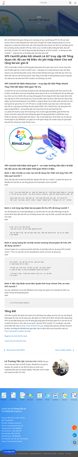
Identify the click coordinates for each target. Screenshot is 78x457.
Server (39, 17)
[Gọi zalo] (74, 435)
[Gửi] (70, 3)
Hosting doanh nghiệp (49, 453)
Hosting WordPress (36, 453)
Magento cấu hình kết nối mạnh (16, 336)
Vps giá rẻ (61, 453)
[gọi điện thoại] (74, 427)
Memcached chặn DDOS (15, 350)
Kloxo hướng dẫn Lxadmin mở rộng (17, 331)
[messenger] (74, 442)
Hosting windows (23, 453)
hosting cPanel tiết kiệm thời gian (32, 326)
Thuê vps (68, 453)
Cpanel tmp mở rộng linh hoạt (15, 341)
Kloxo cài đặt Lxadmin (63, 350)
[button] (75, 2)
